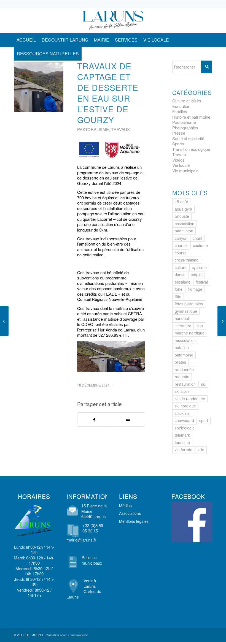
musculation (185, 340)
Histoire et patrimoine (191, 117)
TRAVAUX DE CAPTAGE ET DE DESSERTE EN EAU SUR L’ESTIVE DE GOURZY (107, 93)
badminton (184, 230)
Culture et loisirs (186, 101)
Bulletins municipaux (92, 560)
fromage (195, 289)
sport (203, 420)
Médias (125, 505)
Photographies (185, 127)
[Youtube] (208, 21)
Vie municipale (185, 170)
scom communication (74, 635)
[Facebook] (191, 21)
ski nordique (185, 406)
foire (178, 289)
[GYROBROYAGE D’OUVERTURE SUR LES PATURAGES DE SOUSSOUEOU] (4, 321)
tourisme (182, 442)
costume (200, 245)
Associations (130, 513)
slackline (182, 413)
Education (181, 106)
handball (182, 318)
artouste (182, 216)
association (184, 223)
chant (197, 238)
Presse (178, 133)
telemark (182, 435)
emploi (196, 274)
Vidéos (178, 160)
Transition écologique (191, 149)
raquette (182, 376)
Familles (179, 111)
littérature (183, 325)
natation (182, 347)
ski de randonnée (190, 398)
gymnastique (186, 311)
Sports (178, 143)
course (181, 252)
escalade (182, 282)
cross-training (186, 260)
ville (201, 449)
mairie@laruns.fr (81, 540)
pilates (180, 362)
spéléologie (185, 428)
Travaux (120, 129)
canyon (181, 238)
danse (180, 274)
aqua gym (183, 209)
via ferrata (183, 449)
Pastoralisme (93, 129)
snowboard (184, 420)
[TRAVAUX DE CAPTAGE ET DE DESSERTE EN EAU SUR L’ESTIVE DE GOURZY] (38, 87)
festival (202, 282)
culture (181, 267)
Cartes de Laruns (83, 594)
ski (203, 384)
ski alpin (182, 391)
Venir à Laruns (90, 583)
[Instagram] (200, 21)
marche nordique (190, 333)
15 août (181, 201)
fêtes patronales (189, 303)
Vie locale (181, 165)
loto (200, 325)
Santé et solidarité (188, 138)
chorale (181, 245)
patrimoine (184, 355)
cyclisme (199, 267)
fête (178, 296)
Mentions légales (134, 521)
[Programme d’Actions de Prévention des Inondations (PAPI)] (221, 321)
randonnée (184, 369)
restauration (185, 384)
